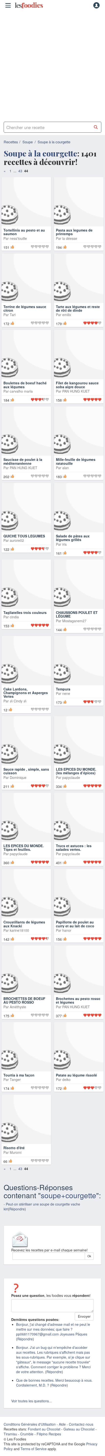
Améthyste (18, 1006)
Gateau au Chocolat (78, 1429)
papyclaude (71, 777)
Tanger (15, 1079)
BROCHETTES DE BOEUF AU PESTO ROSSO (24, 1000)
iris (64, 544)
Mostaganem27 (74, 620)
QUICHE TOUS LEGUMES (24, 536)
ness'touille (18, 238)
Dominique (18, 777)
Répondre (17, 1208)
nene (66, 693)
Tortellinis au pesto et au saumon (24, 232)
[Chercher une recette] (95, 127)
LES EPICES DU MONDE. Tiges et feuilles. (23, 847)
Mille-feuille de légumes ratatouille (75, 461)
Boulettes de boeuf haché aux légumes (25, 384)
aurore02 (17, 540)
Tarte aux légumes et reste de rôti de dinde (78, 308)
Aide (62, 1424)
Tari (13, 314)
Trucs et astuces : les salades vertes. (74, 847)
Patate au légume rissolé (76, 1075)
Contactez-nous (81, 1424)
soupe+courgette (68, 1195)
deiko (66, 1079)
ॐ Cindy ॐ (18, 700)
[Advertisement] (52, 64)
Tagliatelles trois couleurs (25, 612)
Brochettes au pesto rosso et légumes (78, 1000)
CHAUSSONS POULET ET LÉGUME (77, 614)
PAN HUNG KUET (76, 391)
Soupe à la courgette (54, 141)
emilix (66, 314)
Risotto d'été (14, 1147)
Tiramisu (10, 1433)
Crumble (26, 1433)
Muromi (15, 1152)
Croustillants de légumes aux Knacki (24, 924)
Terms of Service (34, 1448)
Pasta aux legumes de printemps (74, 232)
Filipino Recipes (49, 1433)
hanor (66, 930)
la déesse (69, 238)
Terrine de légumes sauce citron (24, 308)
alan (65, 467)
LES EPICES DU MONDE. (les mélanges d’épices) (76, 771)
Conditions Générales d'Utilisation (30, 1424)
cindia (14, 616)
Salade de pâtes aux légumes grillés (73, 538)
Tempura (63, 689)
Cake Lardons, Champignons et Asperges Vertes (25, 693)
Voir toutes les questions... (31, 1400)
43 (20, 170)
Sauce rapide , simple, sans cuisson (26, 771)
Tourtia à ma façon (18, 1075)
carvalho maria (21, 391)
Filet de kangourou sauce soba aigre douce (77, 384)
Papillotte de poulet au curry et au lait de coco (75, 924)
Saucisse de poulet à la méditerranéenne (22, 461)
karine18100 (19, 930)
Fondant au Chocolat (44, 1429)
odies (29, 5)
